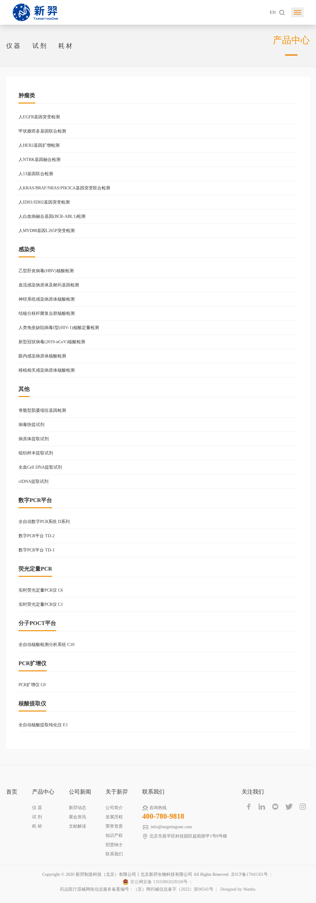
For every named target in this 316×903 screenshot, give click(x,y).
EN (273, 12)
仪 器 (13, 45)
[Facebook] (248, 806)
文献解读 (77, 826)
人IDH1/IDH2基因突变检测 (44, 202)
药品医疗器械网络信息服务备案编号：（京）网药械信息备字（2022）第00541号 (136, 889)
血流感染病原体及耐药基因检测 (49, 285)
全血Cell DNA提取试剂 (40, 467)
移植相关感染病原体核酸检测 (47, 370)
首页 (11, 792)
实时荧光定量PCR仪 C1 (41, 604)
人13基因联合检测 (36, 173)
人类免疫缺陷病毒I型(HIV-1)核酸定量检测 (59, 327)
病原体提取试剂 (34, 439)
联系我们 (114, 854)
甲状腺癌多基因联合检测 (42, 131)
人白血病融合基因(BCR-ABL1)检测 (52, 216)
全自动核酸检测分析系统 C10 (46, 644)
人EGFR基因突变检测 (39, 117)
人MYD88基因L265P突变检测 (47, 230)
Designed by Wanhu (237, 889)
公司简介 (114, 807)
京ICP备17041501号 (249, 874)
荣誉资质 (114, 826)
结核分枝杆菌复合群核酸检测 (47, 313)
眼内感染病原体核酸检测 (42, 356)
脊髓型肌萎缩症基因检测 (42, 410)
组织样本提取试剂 (36, 453)
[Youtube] (275, 806)
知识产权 (114, 835)
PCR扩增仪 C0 (32, 684)
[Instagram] (302, 806)
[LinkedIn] (262, 806)
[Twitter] (289, 806)
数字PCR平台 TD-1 (37, 550)
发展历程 (114, 817)
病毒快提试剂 (31, 424)
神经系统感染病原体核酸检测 (47, 299)
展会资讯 (77, 817)
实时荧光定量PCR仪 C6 (41, 590)
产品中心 (43, 792)
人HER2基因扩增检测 (39, 145)
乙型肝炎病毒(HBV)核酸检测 (46, 270)
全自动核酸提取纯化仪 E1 (43, 725)
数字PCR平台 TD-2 (37, 536)
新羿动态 (77, 807)
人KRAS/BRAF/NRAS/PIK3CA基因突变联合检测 (64, 188)
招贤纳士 (114, 844)
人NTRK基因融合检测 (39, 159)
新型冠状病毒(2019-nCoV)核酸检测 (52, 342)
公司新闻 (80, 792)
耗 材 (65, 45)
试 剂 (39, 45)
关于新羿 (117, 792)
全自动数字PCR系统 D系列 (44, 521)
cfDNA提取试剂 (33, 481)
